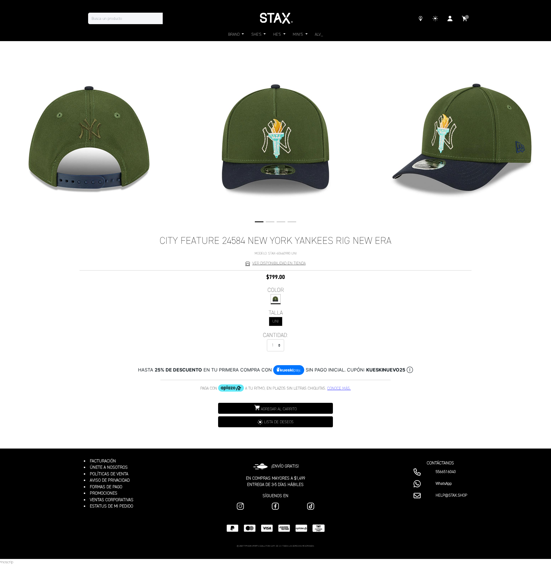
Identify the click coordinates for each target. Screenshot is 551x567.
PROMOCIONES (103, 493)
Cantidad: (275, 335)
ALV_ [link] (319, 34)
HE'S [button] (277, 34)
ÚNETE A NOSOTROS (109, 467)
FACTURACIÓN (103, 460)
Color (275, 289)
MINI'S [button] (298, 34)
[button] (259, 221)
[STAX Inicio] (275, 18)
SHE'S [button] (257, 34)
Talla (276, 312)
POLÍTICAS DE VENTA (109, 473)
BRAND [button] (234, 34)
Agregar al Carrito (278, 409)
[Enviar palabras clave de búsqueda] (168, 18)
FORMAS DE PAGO (106, 486)
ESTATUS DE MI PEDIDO (111, 506)
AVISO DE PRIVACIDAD (110, 480)
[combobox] (131, 18)
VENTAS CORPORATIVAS (111, 499)
